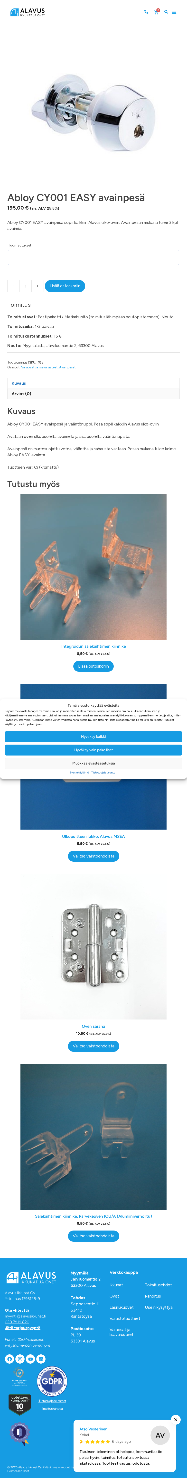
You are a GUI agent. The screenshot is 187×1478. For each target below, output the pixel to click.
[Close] (176, 1420)
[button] (174, 12)
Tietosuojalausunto (103, 772)
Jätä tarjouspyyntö (22, 1327)
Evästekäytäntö (79, 772)
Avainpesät (67, 367)
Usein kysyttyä (159, 1307)
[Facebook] (9, 1359)
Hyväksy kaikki (93, 736)
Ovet (114, 1296)
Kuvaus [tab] (19, 383)
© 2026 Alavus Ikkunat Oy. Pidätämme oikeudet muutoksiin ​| (47, 1469)
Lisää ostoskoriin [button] (93, 666)
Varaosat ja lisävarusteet (39, 367)
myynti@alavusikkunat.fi (25, 1316)
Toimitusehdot (158, 1285)
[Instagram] (20, 1359)
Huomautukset (19, 245)
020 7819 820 (17, 1322)
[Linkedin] (41, 1359)
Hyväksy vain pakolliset (93, 750)
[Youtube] (30, 1359)
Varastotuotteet (125, 1318)
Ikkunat (116, 1285)
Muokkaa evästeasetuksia (93, 763)
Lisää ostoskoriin (65, 285)
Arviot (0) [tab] (21, 393)
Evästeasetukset (18, 1471)
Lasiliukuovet (122, 1307)
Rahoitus (153, 1296)
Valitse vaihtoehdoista (93, 856)
